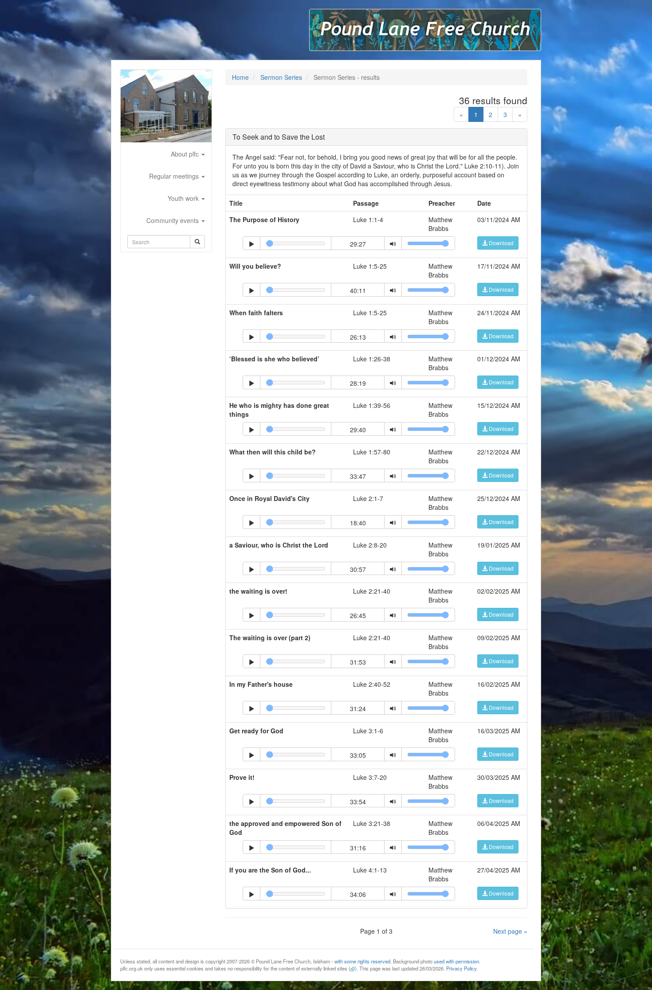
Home (240, 77)
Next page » (510, 931)
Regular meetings (174, 176)
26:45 (358, 615)
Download (500, 243)
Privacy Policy (461, 968)
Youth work (184, 198)
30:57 (358, 569)
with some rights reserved (362, 961)
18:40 (358, 522)
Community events (173, 220)
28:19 (358, 383)
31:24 (358, 708)
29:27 (358, 243)
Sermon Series (281, 77)
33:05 (358, 755)
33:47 (358, 476)
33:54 (358, 801)
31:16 (358, 847)
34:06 (358, 894)
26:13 (358, 337)
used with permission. (457, 961)
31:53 (358, 661)
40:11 (358, 290)
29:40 (358, 429)
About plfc (185, 153)
